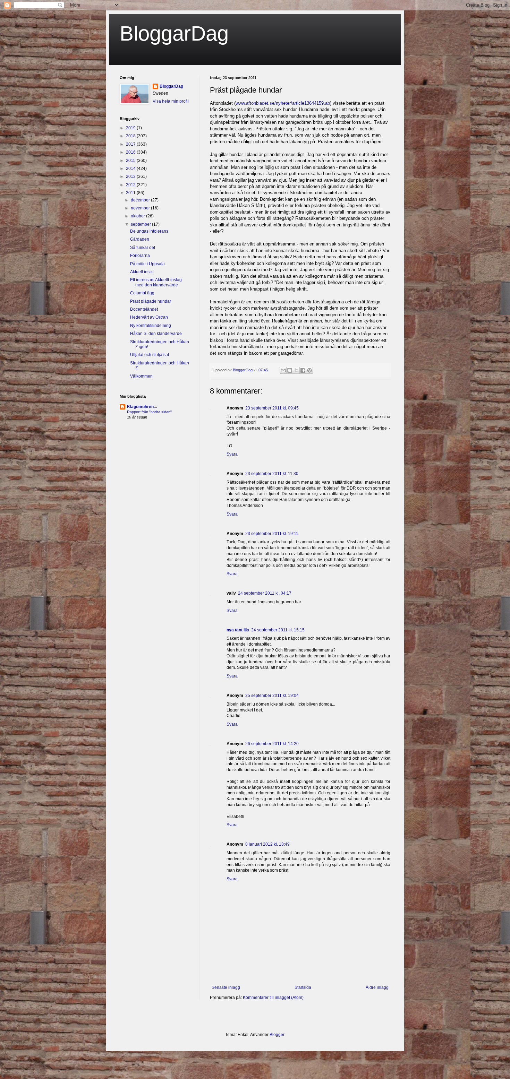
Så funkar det (142, 247)
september (141, 224)
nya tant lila (238, 630)
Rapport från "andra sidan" (149, 412)
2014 (131, 168)
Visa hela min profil (171, 101)
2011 (131, 192)
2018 (131, 135)
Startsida (303, 987)
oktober (138, 216)
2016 (131, 152)
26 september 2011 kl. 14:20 (272, 743)
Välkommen (141, 376)
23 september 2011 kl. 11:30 (271, 473)
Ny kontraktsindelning (150, 325)
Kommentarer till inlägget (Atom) (273, 997)
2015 (131, 160)
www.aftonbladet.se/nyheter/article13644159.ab (283, 103)
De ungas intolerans (149, 231)
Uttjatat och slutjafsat (149, 354)
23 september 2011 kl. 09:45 (272, 408)
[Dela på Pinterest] (309, 370)
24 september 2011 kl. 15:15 (278, 630)
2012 (131, 184)
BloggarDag (174, 33)
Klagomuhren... (142, 406)
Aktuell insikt (142, 271)
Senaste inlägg (226, 987)
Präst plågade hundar (150, 301)
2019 (131, 128)
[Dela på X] (296, 370)
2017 (131, 144)
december (141, 200)
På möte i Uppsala (147, 263)
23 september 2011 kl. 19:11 (271, 533)
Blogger (277, 1034)
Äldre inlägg (377, 987)
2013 (131, 176)
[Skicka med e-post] (283, 370)
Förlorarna (140, 255)
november (141, 208)
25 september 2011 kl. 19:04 (272, 695)
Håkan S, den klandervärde (156, 333)
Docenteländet (144, 309)
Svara (232, 454)
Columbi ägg (142, 293)
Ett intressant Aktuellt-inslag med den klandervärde (156, 282)
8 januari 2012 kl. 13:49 (267, 844)
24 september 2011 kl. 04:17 (264, 593)
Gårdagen (139, 239)
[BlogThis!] (289, 370)
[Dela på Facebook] (302, 370)
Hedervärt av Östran (149, 317)
